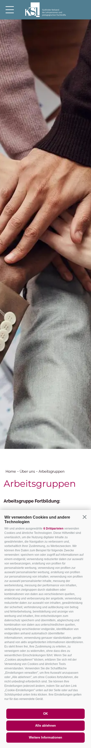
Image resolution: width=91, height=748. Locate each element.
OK (45, 713)
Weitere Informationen (45, 737)
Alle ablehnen (45, 725)
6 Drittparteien (53, 528)
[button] (84, 517)
